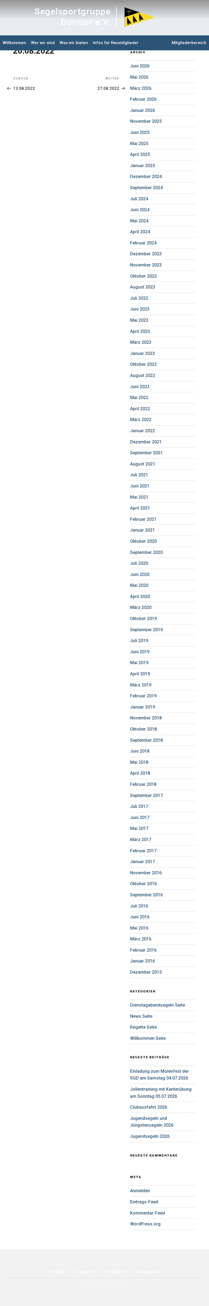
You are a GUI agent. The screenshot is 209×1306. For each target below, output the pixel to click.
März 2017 (140, 839)
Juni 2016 (139, 916)
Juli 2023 (139, 298)
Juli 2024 (139, 198)
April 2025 (140, 154)
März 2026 (140, 88)
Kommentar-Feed (147, 1213)
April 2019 (140, 673)
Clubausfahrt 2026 (148, 1107)
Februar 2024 (143, 243)
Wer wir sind (43, 42)
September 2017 (146, 795)
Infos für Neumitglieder (116, 42)
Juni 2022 (139, 386)
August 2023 (142, 287)
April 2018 (140, 773)
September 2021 (146, 452)
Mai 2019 (139, 662)
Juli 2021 (139, 474)
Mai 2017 (139, 828)
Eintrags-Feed (144, 1201)
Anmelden (140, 1190)
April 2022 (140, 408)
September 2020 (146, 552)
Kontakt (56, 1272)
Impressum (84, 1272)
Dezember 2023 (146, 253)
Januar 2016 (142, 961)
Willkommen (14, 42)
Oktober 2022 (143, 364)
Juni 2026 (139, 66)
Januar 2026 (142, 110)
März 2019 (140, 685)
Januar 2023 (142, 353)
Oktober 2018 (143, 729)
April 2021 (140, 508)
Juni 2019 (139, 651)
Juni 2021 (139, 486)
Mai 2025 (139, 143)
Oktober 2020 (143, 541)
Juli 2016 (139, 906)
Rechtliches (116, 1272)
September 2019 (146, 629)
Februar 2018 (143, 784)
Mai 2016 (139, 928)
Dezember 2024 (146, 176)
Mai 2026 (139, 77)
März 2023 (140, 342)
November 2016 (146, 872)
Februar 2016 (143, 950)
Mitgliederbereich (189, 42)
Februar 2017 (143, 850)
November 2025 (146, 121)
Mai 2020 (139, 585)
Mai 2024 (139, 220)
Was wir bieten (74, 42)
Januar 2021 (142, 530)
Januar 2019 (142, 707)
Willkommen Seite (148, 1038)
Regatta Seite (143, 1027)
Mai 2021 (139, 497)
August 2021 (142, 464)
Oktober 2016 (143, 883)
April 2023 (140, 331)
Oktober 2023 (143, 276)
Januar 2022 (142, 430)
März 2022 (140, 419)
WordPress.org (145, 1224)
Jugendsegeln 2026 (150, 1136)
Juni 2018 (139, 751)
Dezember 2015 (146, 972)
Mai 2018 (139, 762)
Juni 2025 (139, 132)
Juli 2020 (139, 563)
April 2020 (140, 596)
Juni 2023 (139, 309)
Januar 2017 (142, 861)
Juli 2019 (139, 640)
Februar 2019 (143, 695)
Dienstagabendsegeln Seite (157, 1005)
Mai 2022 (139, 397)
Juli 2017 (139, 806)
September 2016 (146, 894)
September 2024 (146, 187)
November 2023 (146, 265)
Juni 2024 (139, 209)
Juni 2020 (139, 574)
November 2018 (146, 718)
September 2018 (146, 740)
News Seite (141, 1016)
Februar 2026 (143, 99)
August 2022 (142, 375)
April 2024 (140, 231)
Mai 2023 (139, 320)
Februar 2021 (143, 519)
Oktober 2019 (143, 618)
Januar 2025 (142, 165)
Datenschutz (148, 1272)
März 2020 (140, 607)
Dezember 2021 (146, 441)
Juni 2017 (139, 817)
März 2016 (140, 939)
